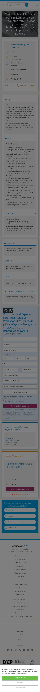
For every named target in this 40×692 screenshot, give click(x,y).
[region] (20, 678)
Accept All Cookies (20, 678)
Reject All (20, 682)
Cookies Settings (20, 687)
